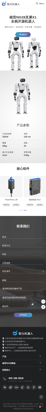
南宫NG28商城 (8, 363)
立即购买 (16, 205)
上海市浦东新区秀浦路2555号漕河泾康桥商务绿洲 (24, 338)
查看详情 (6, 205)
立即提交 (23, 315)
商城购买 (23, 34)
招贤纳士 (6, 370)
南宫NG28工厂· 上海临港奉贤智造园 (19, 348)
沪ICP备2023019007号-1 (28, 406)
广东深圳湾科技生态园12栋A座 (17, 345)
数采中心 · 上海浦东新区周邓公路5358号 (20, 351)
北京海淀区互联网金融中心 (15, 341)
